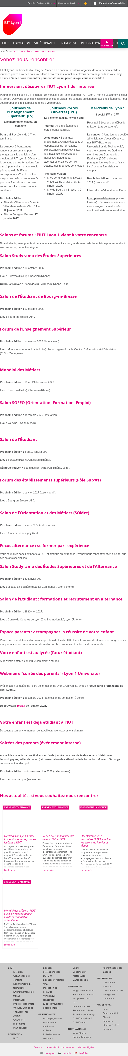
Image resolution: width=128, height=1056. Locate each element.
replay (21, 705)
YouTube (83, 1053)
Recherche (116, 43)
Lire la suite (9, 870)
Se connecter (86, 3)
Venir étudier (79, 1033)
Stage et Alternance (83, 990)
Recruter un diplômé (83, 994)
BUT (15, 1038)
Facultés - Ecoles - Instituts (40, 3)
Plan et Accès (20, 1027)
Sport (75, 967)
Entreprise (68, 43)
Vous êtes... (104, 1005)
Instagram (49, 1053)
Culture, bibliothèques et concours (51, 1034)
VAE (45, 983)
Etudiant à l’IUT (111, 1025)
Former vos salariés (83, 1010)
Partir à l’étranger (82, 1037)
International (92, 43)
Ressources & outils (67, 3)
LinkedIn (67, 1053)
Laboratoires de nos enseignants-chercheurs (113, 994)
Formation (21, 43)
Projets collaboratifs (23, 1003)
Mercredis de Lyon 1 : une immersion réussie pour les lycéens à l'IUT (20, 839)
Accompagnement (52, 1018)
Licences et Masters (53, 979)
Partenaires (19, 999)
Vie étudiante (45, 43)
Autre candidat (110, 1013)
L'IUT (5, 43)
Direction (18, 971)
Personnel (108, 1029)
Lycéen (106, 1009)
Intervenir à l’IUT (81, 1006)
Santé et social (80, 979)
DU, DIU (47, 975)
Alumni (16, 1015)
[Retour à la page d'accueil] (12, 24)
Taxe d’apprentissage (84, 1014)
